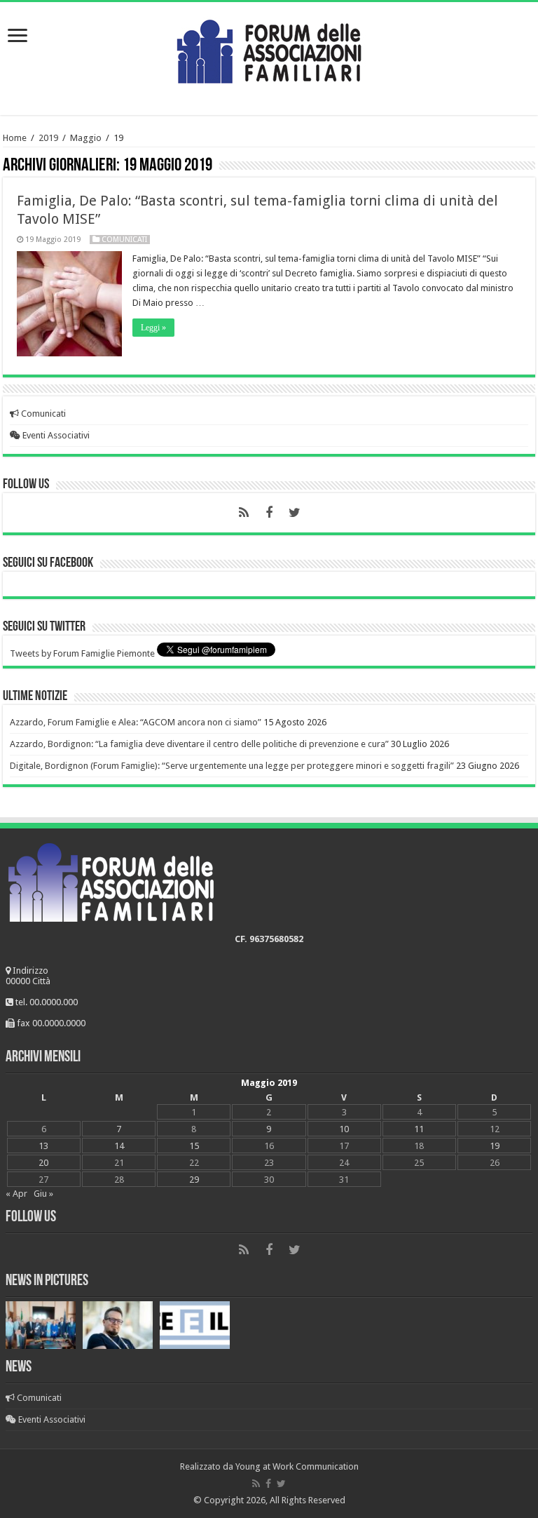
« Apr (16, 1193)
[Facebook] (269, 513)
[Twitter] (294, 513)
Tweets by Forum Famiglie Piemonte (82, 653)
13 (43, 1146)
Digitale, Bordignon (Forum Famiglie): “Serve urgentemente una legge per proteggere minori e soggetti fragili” (232, 765)
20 (43, 1162)
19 (494, 1146)
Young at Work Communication (297, 1466)
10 (344, 1129)
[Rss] (244, 513)
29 (194, 1179)
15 (194, 1146)
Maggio (86, 138)
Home (15, 138)
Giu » (43, 1193)
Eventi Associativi (55, 435)
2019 (48, 138)
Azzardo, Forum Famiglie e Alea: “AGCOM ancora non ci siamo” (135, 722)
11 (419, 1129)
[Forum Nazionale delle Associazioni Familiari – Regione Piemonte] (269, 48)
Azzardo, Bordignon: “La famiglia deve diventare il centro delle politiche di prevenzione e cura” (199, 744)
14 (119, 1146)
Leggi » (153, 328)
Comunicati (124, 239)
